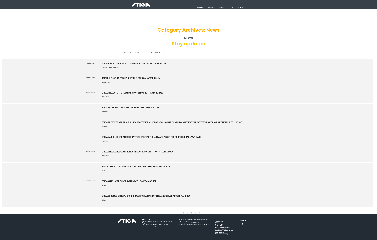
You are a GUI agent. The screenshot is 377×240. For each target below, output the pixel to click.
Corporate (106, 67)
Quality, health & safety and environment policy (222, 228)
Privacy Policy (219, 224)
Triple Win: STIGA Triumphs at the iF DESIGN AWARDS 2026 (131, 78)
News (104, 170)
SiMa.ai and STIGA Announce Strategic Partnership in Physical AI (136, 166)
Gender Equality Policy (221, 233)
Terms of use (219, 221)
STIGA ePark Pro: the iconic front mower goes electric (131, 107)
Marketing (114, 67)
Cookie (217, 222)
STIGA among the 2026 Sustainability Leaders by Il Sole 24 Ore (134, 63)
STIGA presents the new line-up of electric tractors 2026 (132, 93)
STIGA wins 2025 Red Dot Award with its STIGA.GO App (129, 181)
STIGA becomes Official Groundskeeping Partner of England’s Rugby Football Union (146, 196)
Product (105, 97)
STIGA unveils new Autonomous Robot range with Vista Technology (137, 152)
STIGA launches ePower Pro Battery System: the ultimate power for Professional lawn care (151, 137)
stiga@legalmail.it (158, 226)
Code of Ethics (219, 226)
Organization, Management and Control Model (224, 231)
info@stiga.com (147, 226)
